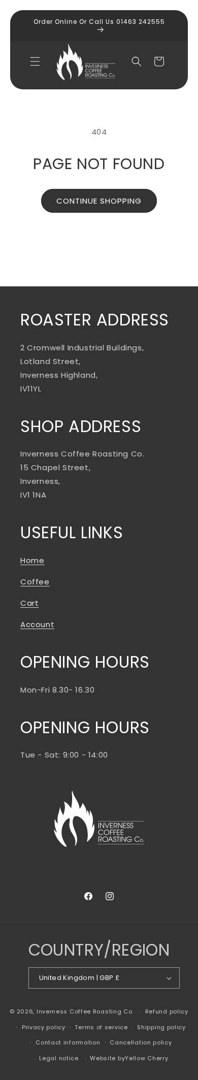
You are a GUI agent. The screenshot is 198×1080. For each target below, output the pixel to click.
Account (37, 624)
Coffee (35, 581)
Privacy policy (43, 1027)
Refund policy (166, 1011)
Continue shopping (99, 200)
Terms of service (101, 1027)
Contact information (68, 1042)
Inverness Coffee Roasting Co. (85, 1011)
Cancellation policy (141, 1042)
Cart (29, 603)
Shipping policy (161, 1027)
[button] (35, 61)
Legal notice (58, 1058)
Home (32, 560)
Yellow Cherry (146, 1058)
